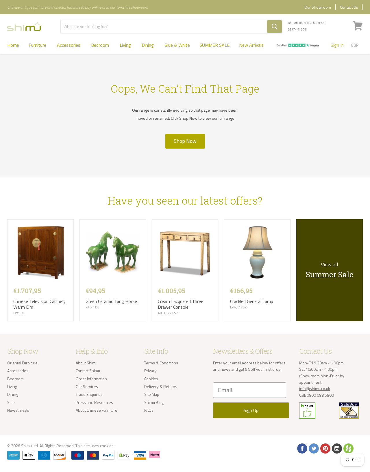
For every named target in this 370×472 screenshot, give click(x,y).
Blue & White (177, 45)
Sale (11, 402)
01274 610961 (298, 30)
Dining (148, 45)
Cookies (151, 379)
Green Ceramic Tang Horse (111, 301)
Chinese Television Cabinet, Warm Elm (39, 304)
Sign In (337, 45)
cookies (107, 446)
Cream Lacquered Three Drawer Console (180, 304)
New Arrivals (251, 45)
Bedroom (100, 45)
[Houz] (348, 448)
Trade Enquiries (89, 394)
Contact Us (349, 7)
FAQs (148, 410)
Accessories (69, 45)
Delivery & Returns (160, 386)
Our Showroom (317, 7)
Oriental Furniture (22, 363)
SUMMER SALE (214, 45)
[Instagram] (336, 448)
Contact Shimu (88, 371)
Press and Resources (94, 402)
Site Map (151, 394)
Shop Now (185, 141)
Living (126, 45)
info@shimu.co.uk (314, 388)
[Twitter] (313, 448)
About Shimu (86, 363)
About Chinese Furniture (96, 410)
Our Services (87, 386)
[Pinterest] (325, 448)
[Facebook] (302, 448)
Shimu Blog (154, 402)
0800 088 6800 (309, 23)
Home (13, 45)
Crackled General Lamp (251, 301)
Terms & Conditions (161, 363)
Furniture (38, 45)
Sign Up (251, 410)
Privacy (150, 371)
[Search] (274, 26)
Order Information (91, 379)
